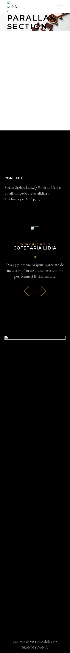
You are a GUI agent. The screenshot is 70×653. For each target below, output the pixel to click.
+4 (29, 199)
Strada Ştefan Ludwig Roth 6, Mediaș (32, 187)
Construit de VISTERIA (28, 642)
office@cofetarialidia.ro (31, 193)
